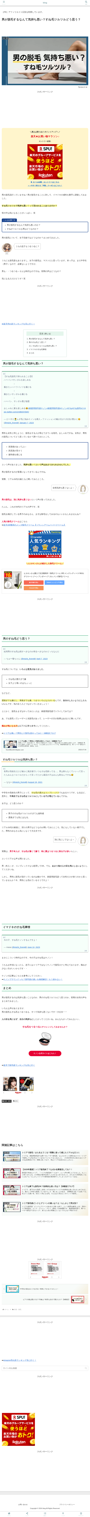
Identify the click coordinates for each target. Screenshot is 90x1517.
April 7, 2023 (42, 659)
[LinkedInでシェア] (55, 944)
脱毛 (16, 1101)
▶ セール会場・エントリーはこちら (45, 182)
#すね (69, 408)
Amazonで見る (33, 588)
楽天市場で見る (33, 582)
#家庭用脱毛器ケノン (37, 408)
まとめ (31, 353)
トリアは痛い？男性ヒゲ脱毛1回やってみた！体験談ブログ (29, 733)
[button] (86, 1368)
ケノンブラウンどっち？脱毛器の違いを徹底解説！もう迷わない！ (33, 979)
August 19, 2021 (35, 782)
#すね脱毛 (76, 408)
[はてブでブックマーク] (75, 938)
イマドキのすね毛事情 (37, 349)
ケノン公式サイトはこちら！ (45, 1053)
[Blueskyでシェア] (55, 932)
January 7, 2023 (27, 423)
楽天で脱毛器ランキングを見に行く (19, 1065)
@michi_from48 (11, 423)
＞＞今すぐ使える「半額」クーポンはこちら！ (45, 185)
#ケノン (63, 408)
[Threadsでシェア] (35, 938)
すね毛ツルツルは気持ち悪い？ (44, 346)
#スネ (83, 408)
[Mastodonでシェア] (35, 932)
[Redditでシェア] (55, 938)
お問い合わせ (23, 1504)
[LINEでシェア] (15, 944)
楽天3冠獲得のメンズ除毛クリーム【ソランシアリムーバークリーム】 (34, 525)
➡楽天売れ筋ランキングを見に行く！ (18, 324)
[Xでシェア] (15, 932)
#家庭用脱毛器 (53, 408)
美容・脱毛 (7, 1101)
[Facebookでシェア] (15, 938)
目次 (41, 333)
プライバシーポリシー (67, 1504)
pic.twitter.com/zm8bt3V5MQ (16, 412)
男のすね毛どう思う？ (37, 342)
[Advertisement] (45, 28)
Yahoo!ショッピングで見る (55, 582)
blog (45, 3)
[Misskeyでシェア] (75, 932)
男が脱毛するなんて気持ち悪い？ (42, 339)
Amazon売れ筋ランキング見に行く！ (19, 1360)
